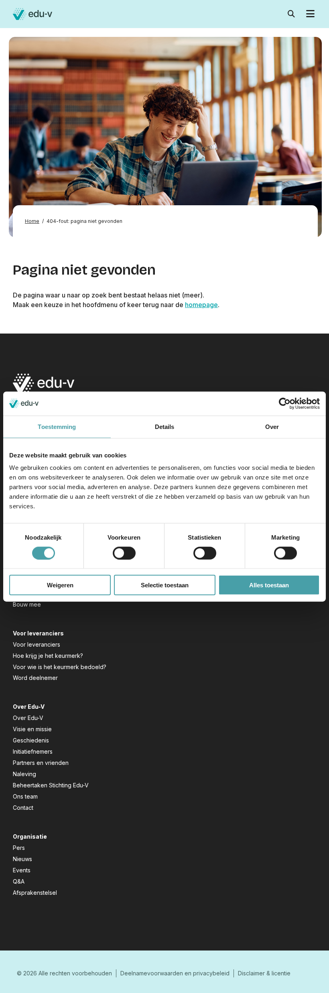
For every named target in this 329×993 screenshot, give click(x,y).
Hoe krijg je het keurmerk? (48, 655)
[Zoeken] (291, 14)
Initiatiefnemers (33, 751)
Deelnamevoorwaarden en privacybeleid (174, 973)
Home (32, 221)
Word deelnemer (35, 677)
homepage (201, 305)
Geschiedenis (31, 740)
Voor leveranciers (36, 644)
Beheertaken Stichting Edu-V (51, 785)
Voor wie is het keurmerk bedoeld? (59, 666)
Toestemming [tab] (57, 426)
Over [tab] (272, 426)
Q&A (18, 881)
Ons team (25, 796)
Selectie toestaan (165, 585)
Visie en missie (32, 729)
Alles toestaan (269, 585)
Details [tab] (165, 426)
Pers (19, 847)
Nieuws (22, 858)
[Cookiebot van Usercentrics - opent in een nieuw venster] (285, 403)
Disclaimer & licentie (264, 973)
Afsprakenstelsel (35, 892)
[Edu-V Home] (32, 14)
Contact (23, 807)
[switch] (124, 552)
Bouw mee (27, 604)
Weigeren (60, 585)
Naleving (24, 774)
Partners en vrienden (41, 762)
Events (21, 870)
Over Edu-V (28, 717)
